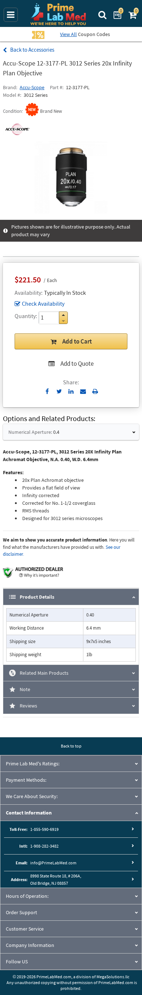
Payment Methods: (26, 780)
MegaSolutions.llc (112, 976)
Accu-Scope (32, 87)
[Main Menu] (11, 15)
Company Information (30, 945)
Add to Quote (77, 364)
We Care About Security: (32, 796)
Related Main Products (44, 673)
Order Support (21, 912)
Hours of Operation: (27, 896)
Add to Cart (77, 341)
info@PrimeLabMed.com (53, 862)
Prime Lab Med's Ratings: (32, 763)
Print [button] (95, 391)
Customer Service (25, 928)
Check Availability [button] (43, 303)
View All (68, 34)
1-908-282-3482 (44, 846)
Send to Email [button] (83, 392)
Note (25, 689)
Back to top (71, 746)
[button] (63, 315)
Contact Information (29, 812)
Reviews (28, 705)
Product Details (37, 597)
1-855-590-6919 (44, 829)
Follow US (17, 961)
